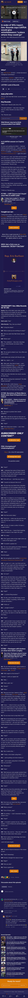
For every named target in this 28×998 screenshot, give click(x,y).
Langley (19, 668)
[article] (14, 938)
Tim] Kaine (15, 694)
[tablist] (7, 886)
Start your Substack (11, 994)
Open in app (7, 21)
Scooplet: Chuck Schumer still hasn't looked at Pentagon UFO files (15, 968)
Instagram (5, 246)
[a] (3, 938)
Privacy (12, 991)
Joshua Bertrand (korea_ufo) (10, 899)
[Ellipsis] (26, 899)
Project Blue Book (9, 428)
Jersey (12, 670)
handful (11, 77)
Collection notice (21, 991)
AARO (16, 365)
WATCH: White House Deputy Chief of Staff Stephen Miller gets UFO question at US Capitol (17, 958)
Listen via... (16, 21)
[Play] (3, 89)
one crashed (16, 804)
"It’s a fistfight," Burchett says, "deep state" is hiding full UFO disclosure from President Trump (16, 953)
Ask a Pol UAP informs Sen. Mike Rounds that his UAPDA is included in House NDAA (16, 942)
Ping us (6, 452)
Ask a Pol (4, 94)
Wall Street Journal (14, 136)
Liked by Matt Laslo (9, 900)
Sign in (25, 2)
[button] (4, 12)
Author (7, 917)
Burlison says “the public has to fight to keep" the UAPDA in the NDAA (16, 963)
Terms (16, 991)
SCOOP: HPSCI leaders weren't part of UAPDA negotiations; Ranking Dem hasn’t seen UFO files (17, 948)
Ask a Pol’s (23, 234)
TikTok (12, 246)
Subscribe (20, 2)
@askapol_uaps (7, 288)
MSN (21, 136)
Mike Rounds (12, 62)
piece (2, 98)
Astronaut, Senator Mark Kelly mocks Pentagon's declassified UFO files (16, 973)
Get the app (19, 994)
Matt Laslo (6, 404)
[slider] (13, 17)
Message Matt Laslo (15, 456)
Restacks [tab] (10, 886)
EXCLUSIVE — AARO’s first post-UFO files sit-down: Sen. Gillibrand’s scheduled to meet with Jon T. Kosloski (17, 937)
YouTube (20, 246)
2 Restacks (17, 877)
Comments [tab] (4, 886)
